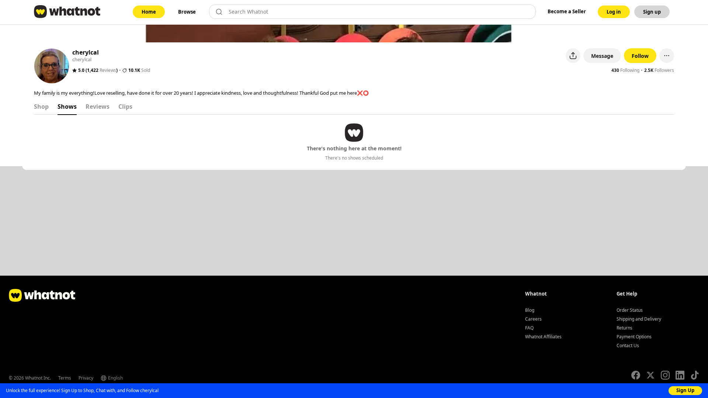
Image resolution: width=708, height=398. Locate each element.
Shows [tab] (67, 106)
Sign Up (685, 390)
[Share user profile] (573, 55)
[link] (149, 12)
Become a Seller (567, 11)
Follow (640, 55)
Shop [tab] (41, 106)
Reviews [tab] (98, 106)
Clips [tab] (125, 106)
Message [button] (602, 55)
